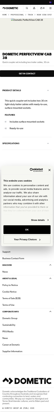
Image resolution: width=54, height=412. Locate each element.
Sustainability (8, 325)
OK (27, 229)
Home (4, 15)
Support (6, 251)
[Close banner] (49, 170)
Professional (17, 15)
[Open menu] (50, 8)
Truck (30, 15)
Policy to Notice (10, 285)
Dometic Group (19, 318)
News (14, 271)
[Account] (34, 8)
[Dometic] (10, 8)
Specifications (10, 143)
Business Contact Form (13, 258)
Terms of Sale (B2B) (11, 298)
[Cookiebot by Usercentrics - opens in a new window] (31, 170)
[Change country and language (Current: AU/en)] (50, 2)
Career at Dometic (20, 344)
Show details (38, 220)
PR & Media (17, 331)
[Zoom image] (27, 34)
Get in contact (27, 73)
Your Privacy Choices (25, 239)
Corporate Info (10, 312)
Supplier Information (12, 351)
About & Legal (9, 278)
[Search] (26, 8)
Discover (7, 265)
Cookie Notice (9, 291)
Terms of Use (8, 305)
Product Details (11, 90)
